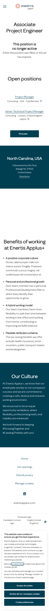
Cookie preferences (24, 602)
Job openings (24, 466)
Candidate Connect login (12, 521)
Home (24, 458)
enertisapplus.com (24, 502)
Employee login (24, 517)
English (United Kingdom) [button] (32, 521)
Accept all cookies (25, 585)
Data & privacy (24, 475)
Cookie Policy (17, 564)
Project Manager (24, 96)
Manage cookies (24, 483)
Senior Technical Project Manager (24, 111)
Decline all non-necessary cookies (25, 594)
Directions (24, 176)
